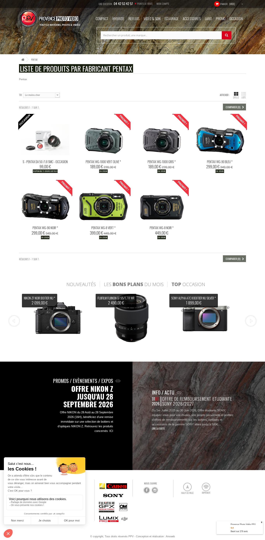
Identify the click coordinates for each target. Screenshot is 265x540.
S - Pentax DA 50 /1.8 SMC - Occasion (45, 161)
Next (251, 321)
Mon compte (163, 4)
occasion (188, 284)
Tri (20, 95)
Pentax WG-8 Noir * (162, 227)
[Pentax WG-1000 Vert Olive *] (103, 135)
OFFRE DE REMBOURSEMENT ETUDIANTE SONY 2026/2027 (197, 401)
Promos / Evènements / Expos (83, 380)
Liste (244, 97)
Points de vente (145, 4)
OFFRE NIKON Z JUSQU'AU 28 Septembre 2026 (88, 396)
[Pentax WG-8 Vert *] (103, 201)
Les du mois (134, 284)
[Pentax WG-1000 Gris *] (161, 135)
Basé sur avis (239, 531)
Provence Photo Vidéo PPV (243, 524)
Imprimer (203, 485)
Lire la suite (158, 428)
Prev (14, 321)
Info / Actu (163, 392)
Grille (236, 97)
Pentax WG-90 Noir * (45, 227)
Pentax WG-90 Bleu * (220, 161)
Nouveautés (81, 284)
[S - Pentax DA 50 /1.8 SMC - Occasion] (45, 135)
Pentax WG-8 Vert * (103, 227)
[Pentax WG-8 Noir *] (161, 201)
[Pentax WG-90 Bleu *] (219, 135)
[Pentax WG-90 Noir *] (45, 201)
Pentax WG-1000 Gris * (162, 161)
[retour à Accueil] (23, 59)
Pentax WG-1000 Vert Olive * (103, 161)
